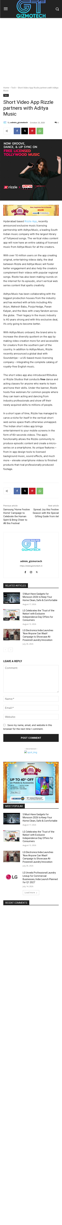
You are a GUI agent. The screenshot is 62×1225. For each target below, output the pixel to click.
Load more (30, 892)
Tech (13, 87)
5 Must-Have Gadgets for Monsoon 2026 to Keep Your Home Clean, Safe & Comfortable (40, 597)
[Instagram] (31, 571)
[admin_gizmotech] (5, 122)
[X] (24, 131)
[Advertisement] (31, 50)
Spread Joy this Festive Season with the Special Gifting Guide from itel (46, 513)
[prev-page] (5, 650)
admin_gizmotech (19, 122)
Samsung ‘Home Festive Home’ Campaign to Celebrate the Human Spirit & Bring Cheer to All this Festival (16, 516)
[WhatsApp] (40, 131)
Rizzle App (30, 221)
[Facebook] (17, 131)
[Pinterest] (32, 131)
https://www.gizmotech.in (31, 566)
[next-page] (11, 650)
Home (6, 87)
